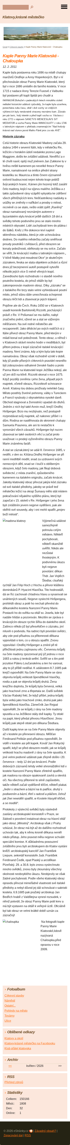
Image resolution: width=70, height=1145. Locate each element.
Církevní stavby (17, 47)
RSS (28, 1135)
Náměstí (9, 1000)
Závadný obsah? (45, 1130)
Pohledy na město (15, 1010)
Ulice (7, 1020)
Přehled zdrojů (13, 1082)
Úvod (5, 47)
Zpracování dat (13, 1135)
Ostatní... (10, 1005)
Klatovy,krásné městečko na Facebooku (29, 1043)
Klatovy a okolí (13, 1038)
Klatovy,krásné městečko (23, 17)
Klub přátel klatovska (17, 1048)
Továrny (9, 1015)
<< (10, 1065)
